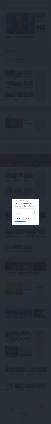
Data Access (25, 223)
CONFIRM (20, 221)
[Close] (37, 200)
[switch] (34, 211)
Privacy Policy (29, 223)
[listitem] (25, 209)
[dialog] (25, 212)
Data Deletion (21, 223)
